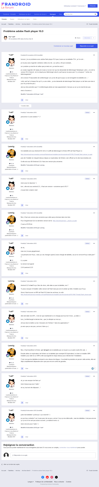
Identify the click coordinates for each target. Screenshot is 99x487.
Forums (4, 19)
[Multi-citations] (22, 100)
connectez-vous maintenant (68, 447)
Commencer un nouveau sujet (63, 46)
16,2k (12, 163)
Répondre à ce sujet (87, 46)
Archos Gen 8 (28, 39)
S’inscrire (93, 6)
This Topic (88, 14)
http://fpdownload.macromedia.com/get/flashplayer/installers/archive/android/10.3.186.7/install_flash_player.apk (56, 294)
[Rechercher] (95, 14)
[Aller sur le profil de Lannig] (11, 153)
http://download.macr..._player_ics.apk (65, 221)
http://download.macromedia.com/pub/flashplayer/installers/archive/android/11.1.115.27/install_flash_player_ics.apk (56, 154)
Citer (26, 100)
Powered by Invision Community (49, 484)
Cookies (68, 482)
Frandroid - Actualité (9, 14)
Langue (30, 482)
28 (12, 72)
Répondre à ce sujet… (21, 455)
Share (78, 38)
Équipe (12, 19)
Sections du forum (40, 14)
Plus (60, 14)
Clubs (35, 19)
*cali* (13, 37)
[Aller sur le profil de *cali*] (5, 38)
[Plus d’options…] (94, 55)
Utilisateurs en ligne (24, 19)
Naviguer (53, 14)
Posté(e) (29, 55)
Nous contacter (59, 482)
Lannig (11, 146)
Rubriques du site (24, 14)
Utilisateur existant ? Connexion (74, 6)
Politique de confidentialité (43, 482)
